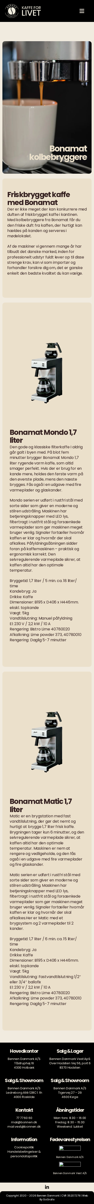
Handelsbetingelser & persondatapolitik (24, 1153)
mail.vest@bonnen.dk (23, 1126)
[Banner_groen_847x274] (70, 1147)
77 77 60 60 (24, 1118)
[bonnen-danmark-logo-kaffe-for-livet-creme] (23, 5)
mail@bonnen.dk (24, 1122)
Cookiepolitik (24, 1147)
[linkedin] (47, 1187)
